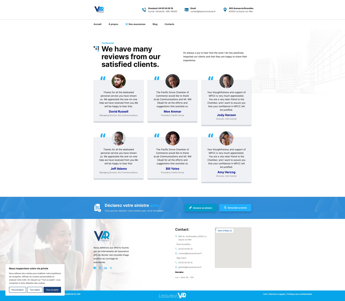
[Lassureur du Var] (99, 9)
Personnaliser (18, 290)
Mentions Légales (277, 294)
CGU (265, 294)
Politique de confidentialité (299, 294)
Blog (155, 24)
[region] (35, 280)
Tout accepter (52, 290)
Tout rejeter (35, 290)
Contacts (169, 24)
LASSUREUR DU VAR (71, 294)
